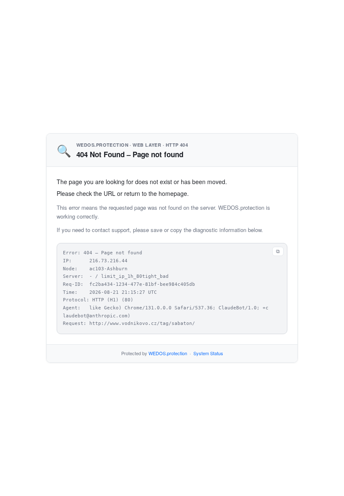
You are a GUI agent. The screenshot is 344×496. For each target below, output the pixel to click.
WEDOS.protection (168, 353)
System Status (208, 353)
